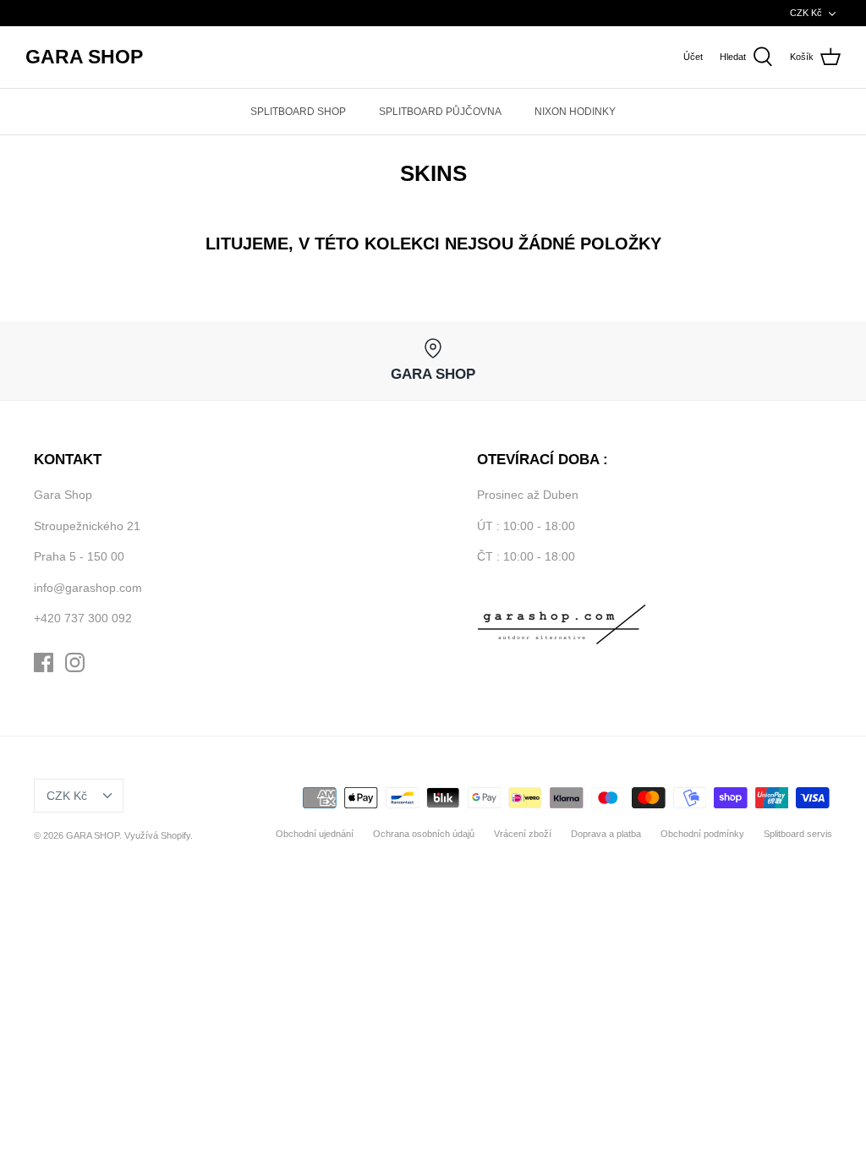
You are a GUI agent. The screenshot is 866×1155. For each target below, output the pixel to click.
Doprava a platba (606, 834)
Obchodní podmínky (702, 834)
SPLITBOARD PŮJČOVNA (440, 112)
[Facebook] (43, 662)
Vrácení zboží (522, 834)
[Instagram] (75, 662)
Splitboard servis (798, 834)
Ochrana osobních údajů (423, 834)
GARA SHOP (92, 835)
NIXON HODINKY (575, 112)
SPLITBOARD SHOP (298, 112)
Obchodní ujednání (315, 834)
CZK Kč (806, 13)
